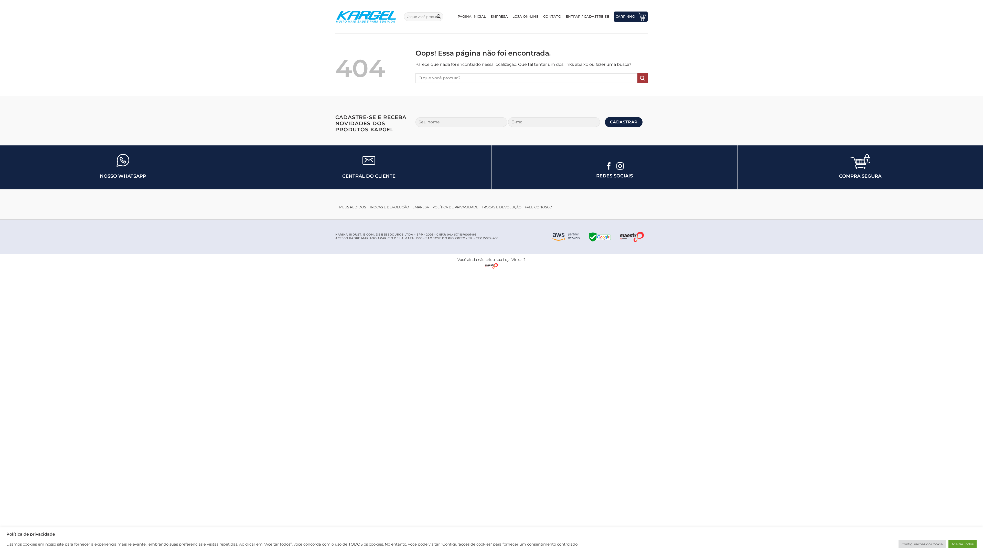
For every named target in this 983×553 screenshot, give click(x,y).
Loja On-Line (525, 16)
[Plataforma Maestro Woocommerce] (632, 237)
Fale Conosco (538, 207)
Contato (552, 16)
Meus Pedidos (352, 207)
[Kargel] (365, 16)
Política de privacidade (455, 207)
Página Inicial (472, 16)
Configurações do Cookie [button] (922, 544)
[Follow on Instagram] (620, 167)
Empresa (499, 16)
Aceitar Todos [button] (963, 544)
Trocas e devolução (389, 207)
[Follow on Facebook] (609, 167)
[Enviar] (438, 16)
